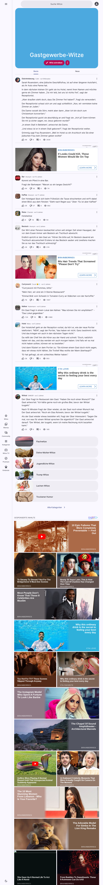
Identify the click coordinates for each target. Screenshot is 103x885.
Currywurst (26, 284)
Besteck (25, 226)
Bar (23, 177)
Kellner (24, 306)
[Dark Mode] (6, 880)
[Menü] (6, 4)
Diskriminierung (28, 79)
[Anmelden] (96, 3)
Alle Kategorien (54, 507)
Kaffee (24, 195)
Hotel (24, 323)
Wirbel (24, 395)
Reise (24, 212)
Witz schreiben (55, 63)
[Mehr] (67, 62)
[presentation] (17, 177)
